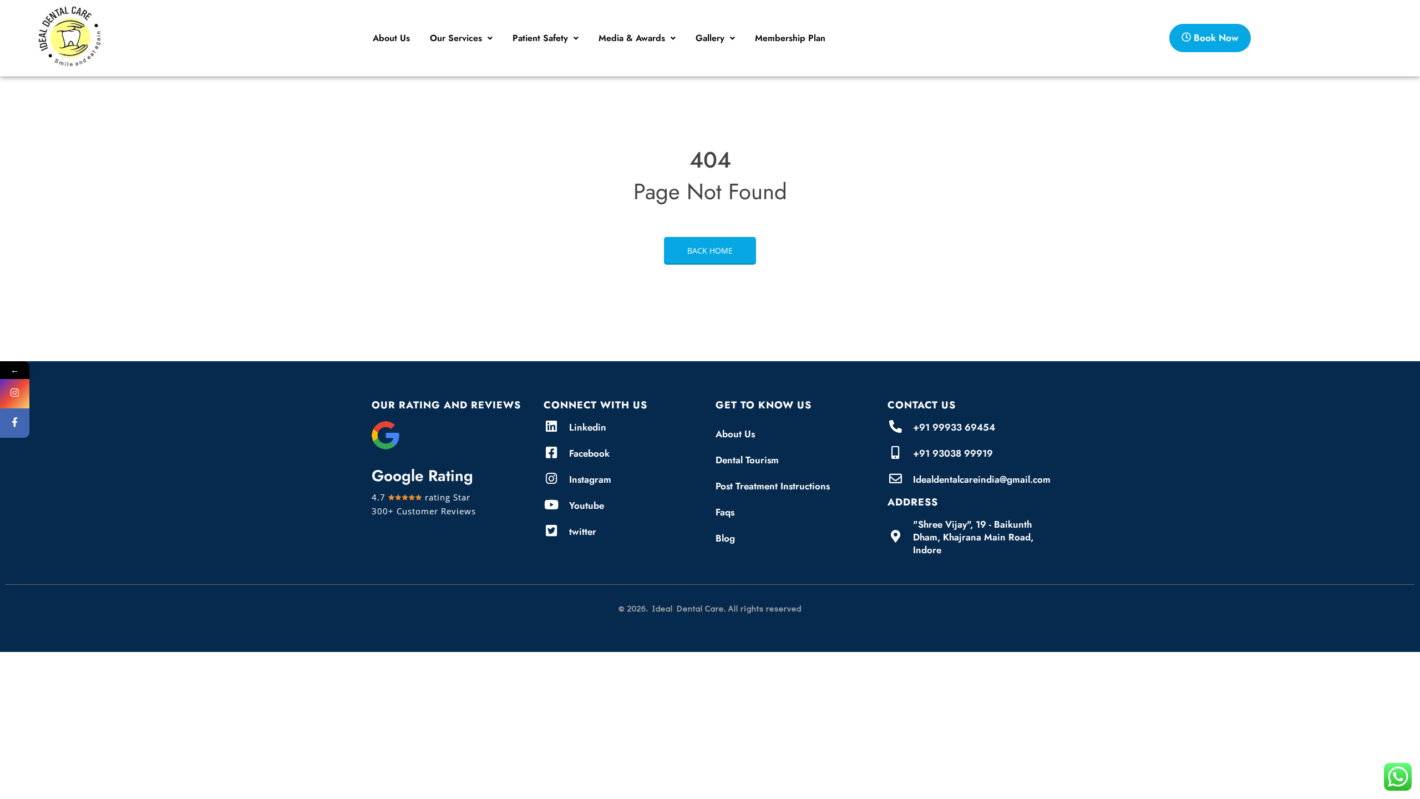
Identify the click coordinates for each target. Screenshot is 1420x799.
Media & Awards (632, 38)
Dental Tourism (747, 460)
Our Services (456, 38)
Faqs (725, 512)
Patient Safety (540, 38)
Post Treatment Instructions (773, 486)
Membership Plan (790, 38)
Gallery (710, 38)
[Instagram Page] (14, 393)
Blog (725, 538)
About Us (391, 38)
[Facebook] (14, 423)
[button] (461, 38)
